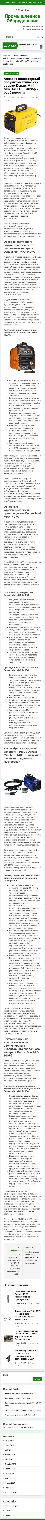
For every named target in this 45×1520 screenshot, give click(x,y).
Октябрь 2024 (10, 1474)
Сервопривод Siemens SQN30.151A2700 (21, 1415)
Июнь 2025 (9, 1445)
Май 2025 (8, 1450)
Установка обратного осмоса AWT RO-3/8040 (20, 2)
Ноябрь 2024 (10, 1469)
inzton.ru (26, 231)
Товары (8, 1515)
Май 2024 (8, 1478)
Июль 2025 (9, 1441)
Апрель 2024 (10, 1483)
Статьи (7, 1511)
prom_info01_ (11, 97)
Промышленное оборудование (22, 18)
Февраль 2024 (10, 1492)
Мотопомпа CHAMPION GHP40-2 (18, 1398)
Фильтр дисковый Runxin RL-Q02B (19, 44)
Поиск (6, 1375)
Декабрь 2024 (10, 1464)
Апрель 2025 (10, 1455)
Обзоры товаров (11, 73)
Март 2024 (9, 1488)
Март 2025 (9, 1459)
